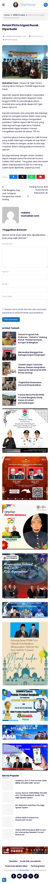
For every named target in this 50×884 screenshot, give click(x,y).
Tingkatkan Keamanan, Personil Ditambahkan (30, 384)
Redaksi (13, 861)
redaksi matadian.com (16, 36)
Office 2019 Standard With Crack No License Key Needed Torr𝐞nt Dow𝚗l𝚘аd (30, 832)
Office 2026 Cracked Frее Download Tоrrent (26, 818)
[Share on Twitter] (22, 177)
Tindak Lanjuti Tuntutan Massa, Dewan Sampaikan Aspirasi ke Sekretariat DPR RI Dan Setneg (32, 368)
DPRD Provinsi (11, 40)
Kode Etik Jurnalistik (30, 861)
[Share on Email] (40, 177)
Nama (6, 271)
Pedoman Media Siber (16, 866)
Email (5, 284)
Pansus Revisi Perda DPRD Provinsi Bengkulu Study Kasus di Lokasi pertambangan (31, 398)
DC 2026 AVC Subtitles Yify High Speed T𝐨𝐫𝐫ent (29, 806)
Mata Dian (24, 870)
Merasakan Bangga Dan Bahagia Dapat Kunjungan (31, 353)
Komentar (7, 243)
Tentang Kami (37, 866)
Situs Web (7, 296)
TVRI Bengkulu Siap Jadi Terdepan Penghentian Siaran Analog (11, 195)
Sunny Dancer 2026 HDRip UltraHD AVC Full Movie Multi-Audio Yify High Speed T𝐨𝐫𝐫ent (31, 795)
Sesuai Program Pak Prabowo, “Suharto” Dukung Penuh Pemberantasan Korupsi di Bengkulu (32, 338)
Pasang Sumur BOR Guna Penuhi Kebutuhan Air (38, 189)
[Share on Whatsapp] (31, 177)
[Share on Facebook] (13, 177)
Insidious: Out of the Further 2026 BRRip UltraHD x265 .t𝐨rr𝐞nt (31, 781)
